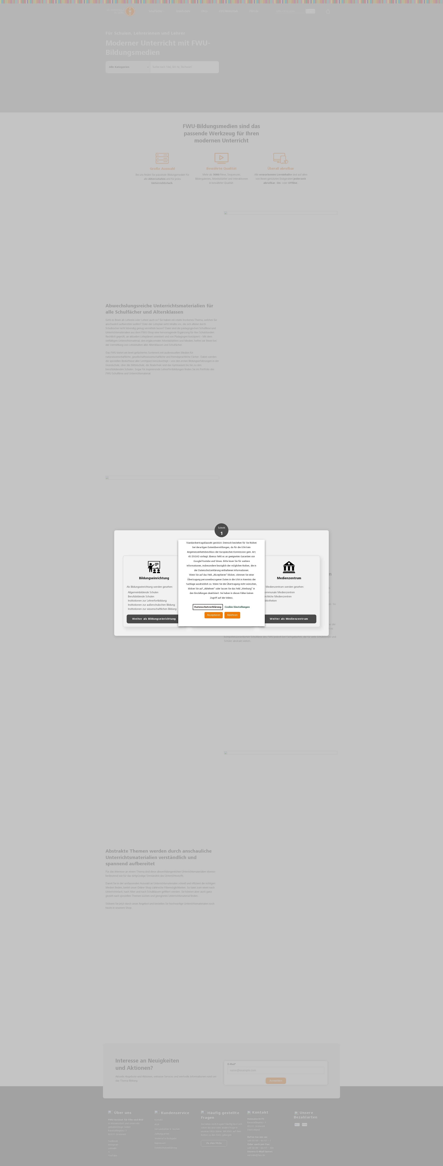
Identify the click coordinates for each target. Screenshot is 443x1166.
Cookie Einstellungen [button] (237, 607)
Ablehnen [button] (232, 615)
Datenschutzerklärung (207, 607)
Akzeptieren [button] (213, 615)
